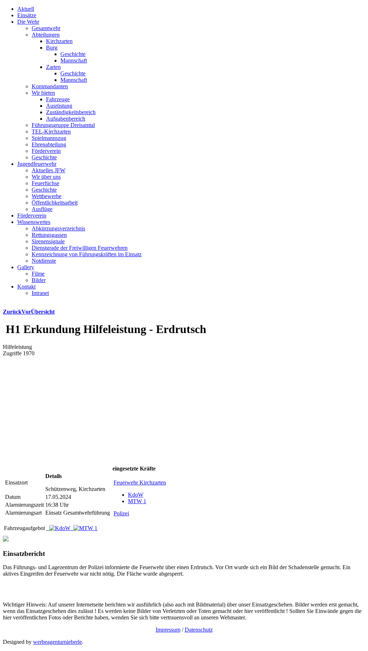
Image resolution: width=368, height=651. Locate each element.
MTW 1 (137, 501)
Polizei (121, 513)
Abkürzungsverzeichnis (58, 228)
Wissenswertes (33, 222)
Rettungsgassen (49, 235)
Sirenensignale (48, 241)
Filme (38, 274)
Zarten (53, 67)
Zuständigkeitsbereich (71, 112)
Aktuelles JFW (48, 170)
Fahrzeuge (58, 99)
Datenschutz (199, 630)
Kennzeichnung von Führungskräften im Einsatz (87, 254)
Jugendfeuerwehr (36, 164)
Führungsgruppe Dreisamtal (63, 125)
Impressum (168, 630)
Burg (52, 48)
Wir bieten (43, 93)
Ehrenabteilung (49, 144)
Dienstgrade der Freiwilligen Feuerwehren (80, 248)
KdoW (135, 495)
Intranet (40, 293)
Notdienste (44, 261)
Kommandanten (50, 86)
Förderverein (46, 151)
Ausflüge (42, 209)
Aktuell (25, 9)
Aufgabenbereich (65, 119)
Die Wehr (28, 22)
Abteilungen (46, 35)
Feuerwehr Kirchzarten (140, 482)
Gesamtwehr (46, 28)
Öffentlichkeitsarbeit (55, 203)
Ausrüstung (59, 106)
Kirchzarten (59, 41)
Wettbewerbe (46, 196)
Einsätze (26, 15)
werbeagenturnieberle (57, 642)
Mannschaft (73, 60)
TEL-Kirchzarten (51, 131)
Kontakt (26, 287)
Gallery (25, 267)
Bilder (39, 280)
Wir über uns (46, 177)
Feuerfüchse (45, 183)
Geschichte (73, 54)
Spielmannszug (49, 138)
